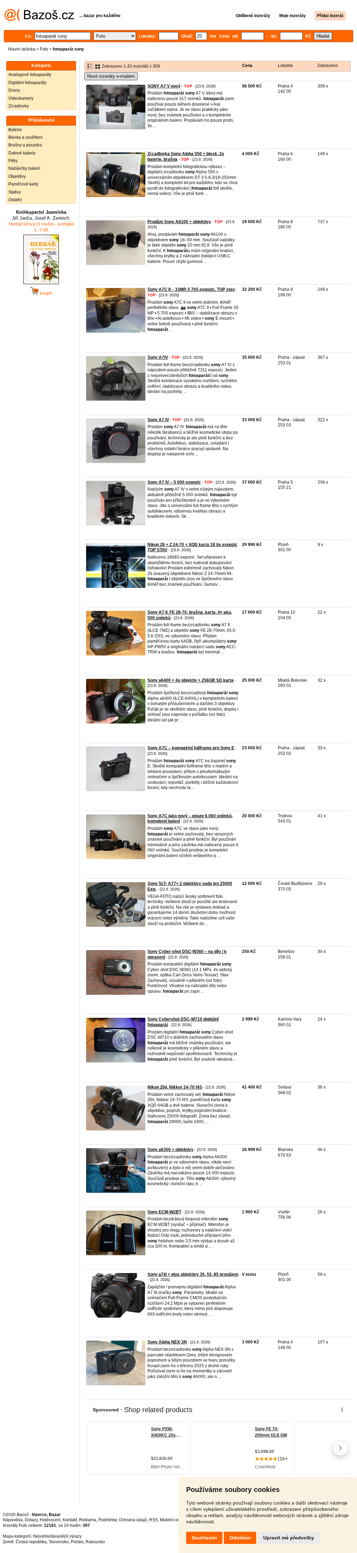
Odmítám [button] (240, 1537)
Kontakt (70, 1519)
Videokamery (20, 98)
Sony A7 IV (158, 419)
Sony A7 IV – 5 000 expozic (174, 482)
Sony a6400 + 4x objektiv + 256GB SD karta (190, 680)
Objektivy (17, 176)
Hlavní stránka (21, 49)
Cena (247, 65)
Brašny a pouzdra (25, 145)
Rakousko (95, 1541)
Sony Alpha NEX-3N (167, 1342)
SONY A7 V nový (164, 86)
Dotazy (31, 1519)
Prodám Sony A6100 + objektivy (179, 221)
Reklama (87, 1519)
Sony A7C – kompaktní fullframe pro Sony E (190, 747)
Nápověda (13, 1519)
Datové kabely (22, 153)
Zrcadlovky (18, 106)
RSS (153, 1519)
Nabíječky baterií (24, 168)
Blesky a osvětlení (25, 137)
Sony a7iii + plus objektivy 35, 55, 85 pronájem (192, 1274)
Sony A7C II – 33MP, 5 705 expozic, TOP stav (191, 289)
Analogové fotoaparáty (29, 74)
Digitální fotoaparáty (27, 82)
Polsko (77, 1541)
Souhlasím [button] (204, 1537)
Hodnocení (50, 1519)
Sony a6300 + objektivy (170, 1149)
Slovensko (59, 1541)
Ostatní (15, 199)
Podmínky (107, 1519)
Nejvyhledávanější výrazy (57, 1536)
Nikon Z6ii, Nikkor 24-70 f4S (174, 1087)
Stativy (14, 192)
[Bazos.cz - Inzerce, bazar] (39, 19)
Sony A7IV (157, 357)
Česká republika (31, 1541)
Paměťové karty (23, 184)
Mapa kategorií (17, 1536)
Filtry (12, 160)
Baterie (15, 129)
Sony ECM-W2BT (164, 1212)
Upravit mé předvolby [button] (288, 1537)
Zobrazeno (327, 65)
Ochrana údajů (133, 1519)
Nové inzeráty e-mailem (111, 76)
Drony (14, 90)
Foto (44, 49)
